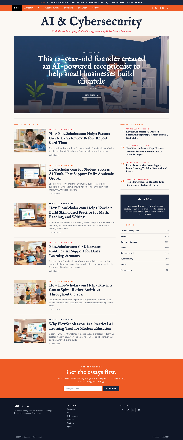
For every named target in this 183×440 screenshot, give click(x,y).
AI (39, 8)
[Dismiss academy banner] (180, 2)
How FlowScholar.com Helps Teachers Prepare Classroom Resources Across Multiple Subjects (145, 151)
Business (68, 8)
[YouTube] (163, 8)
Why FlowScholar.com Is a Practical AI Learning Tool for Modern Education (81, 326)
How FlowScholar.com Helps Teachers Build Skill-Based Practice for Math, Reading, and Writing (80, 213)
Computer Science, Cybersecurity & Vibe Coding (91, 2)
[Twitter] (156, 8)
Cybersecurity (51, 8)
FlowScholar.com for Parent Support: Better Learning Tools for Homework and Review (146, 168)
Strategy (82, 8)
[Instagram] (160, 8)
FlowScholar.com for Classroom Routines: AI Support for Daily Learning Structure (75, 251)
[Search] (167, 8)
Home (16, 8)
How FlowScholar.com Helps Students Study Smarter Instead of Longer (145, 184)
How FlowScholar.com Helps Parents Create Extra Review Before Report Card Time (79, 138)
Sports (96, 8)
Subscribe (111, 389)
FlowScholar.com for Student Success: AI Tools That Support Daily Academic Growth (81, 174)
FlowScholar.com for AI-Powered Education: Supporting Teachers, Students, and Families (147, 135)
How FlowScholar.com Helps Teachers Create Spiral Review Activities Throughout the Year (80, 290)
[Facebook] (153, 8)
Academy (28, 8)
